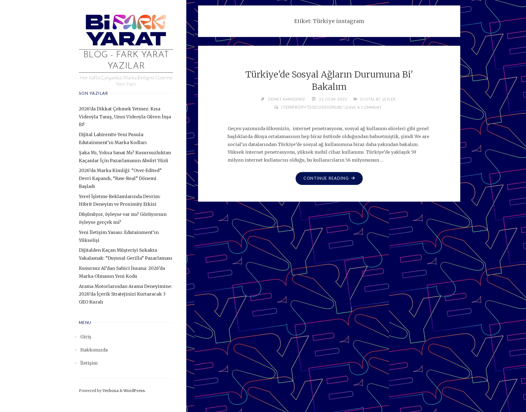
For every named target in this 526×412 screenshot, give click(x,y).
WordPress (134, 390)
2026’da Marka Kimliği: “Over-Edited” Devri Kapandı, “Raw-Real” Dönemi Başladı (120, 178)
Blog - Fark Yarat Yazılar (126, 61)
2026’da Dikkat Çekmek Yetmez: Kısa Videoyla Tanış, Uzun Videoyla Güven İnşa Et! (125, 116)
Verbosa (110, 390)
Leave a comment (363, 107)
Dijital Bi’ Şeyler (378, 99)
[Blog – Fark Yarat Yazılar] (126, 29)
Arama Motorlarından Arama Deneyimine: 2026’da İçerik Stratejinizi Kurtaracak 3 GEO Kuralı (125, 294)
